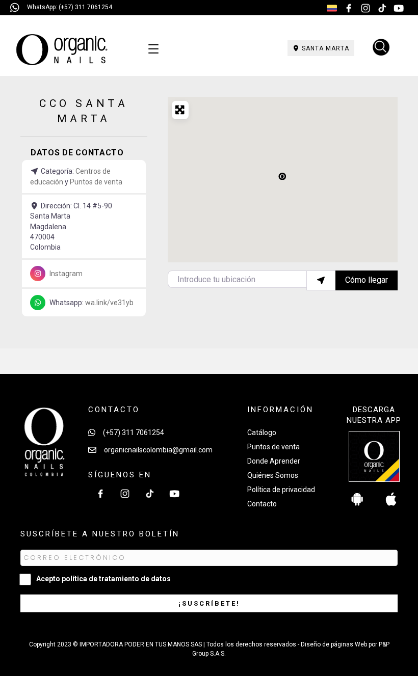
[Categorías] (153, 49)
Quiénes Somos (272, 475)
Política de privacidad (281, 489)
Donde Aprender (273, 461)
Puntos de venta (96, 182)
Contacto (262, 504)
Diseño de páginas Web (335, 644)
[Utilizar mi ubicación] (321, 280)
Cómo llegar (366, 280)
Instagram (66, 273)
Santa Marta (324, 48)
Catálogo (261, 432)
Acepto (103, 579)
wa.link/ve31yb (109, 303)
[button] (282, 176)
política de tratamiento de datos (116, 579)
